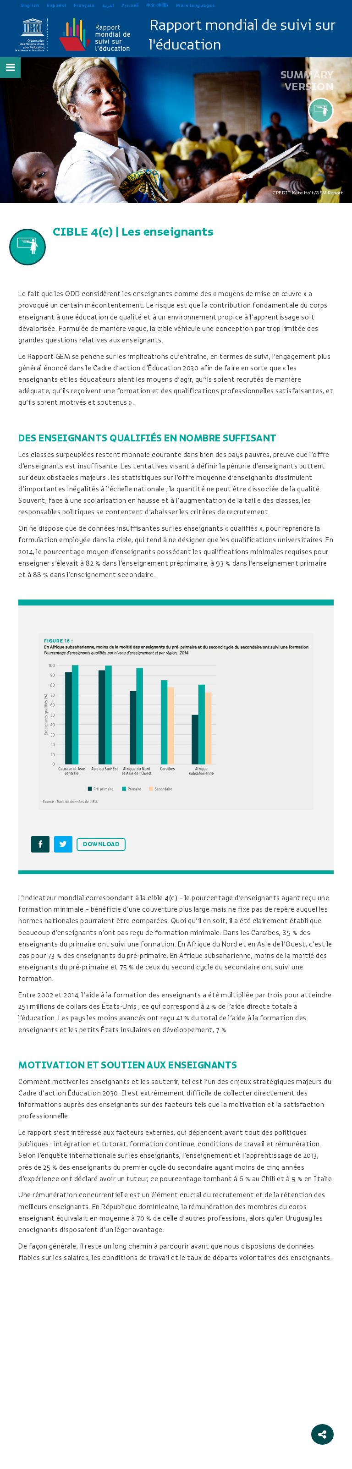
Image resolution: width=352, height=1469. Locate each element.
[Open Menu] (10, 67)
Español (56, 5)
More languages (195, 5)
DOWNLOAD (101, 844)
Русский (130, 5)
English (30, 5)
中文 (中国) (157, 5)
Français (84, 5)
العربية (108, 5)
